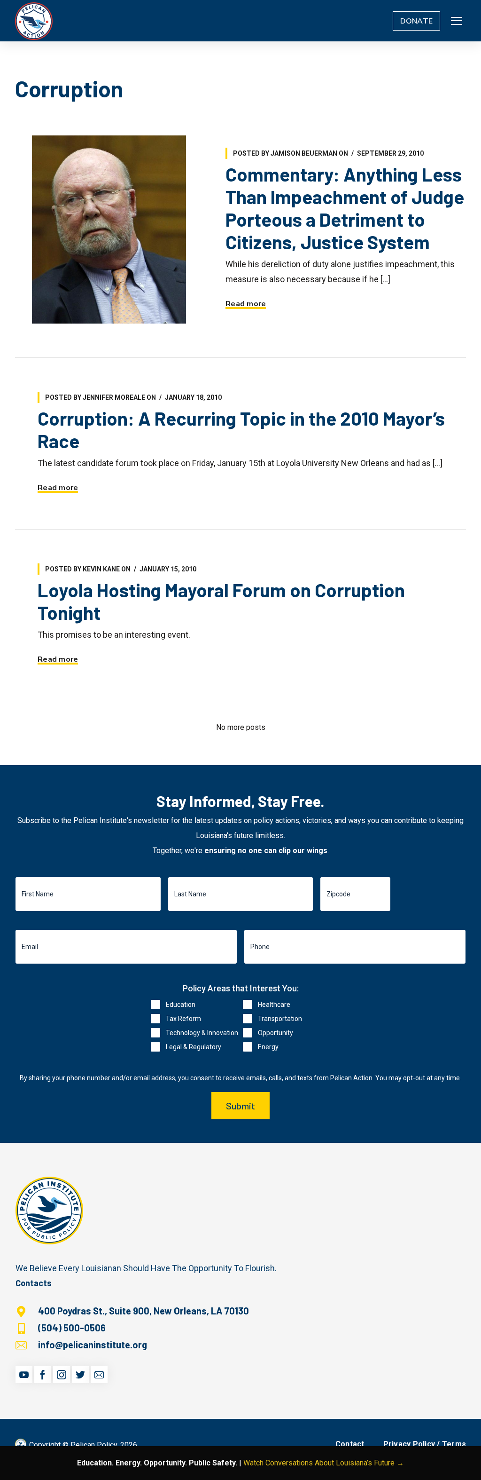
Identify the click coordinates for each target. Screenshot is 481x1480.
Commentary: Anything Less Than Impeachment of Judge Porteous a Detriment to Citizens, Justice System (344, 208)
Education (180, 1004)
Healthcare (274, 1004)
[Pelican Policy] (34, 20)
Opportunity (275, 1033)
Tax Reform (183, 1018)
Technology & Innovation (202, 1033)
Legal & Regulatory (193, 1047)
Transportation (280, 1018)
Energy (268, 1047)
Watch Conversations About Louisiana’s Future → (323, 1462)
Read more (245, 304)
